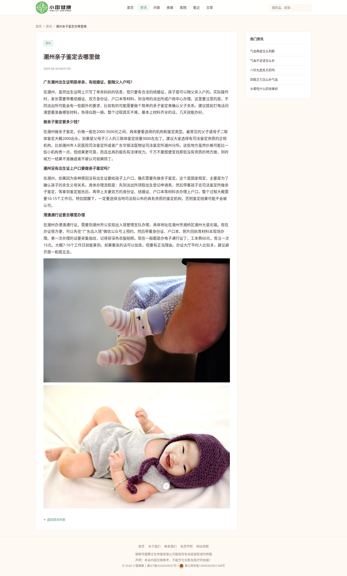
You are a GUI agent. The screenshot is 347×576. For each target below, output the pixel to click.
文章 (209, 7)
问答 (156, 7)
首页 (130, 7)
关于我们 (154, 546)
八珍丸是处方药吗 (262, 70)
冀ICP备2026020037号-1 (163, 566)
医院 (183, 7)
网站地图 (202, 546)
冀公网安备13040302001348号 (205, 566)
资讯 (143, 7)
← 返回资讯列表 (54, 519)
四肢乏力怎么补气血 (264, 79)
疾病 (170, 7)
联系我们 (170, 546)
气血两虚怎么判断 (262, 51)
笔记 (196, 7)
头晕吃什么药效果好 (264, 89)
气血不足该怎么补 (262, 60)
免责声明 (186, 546)
